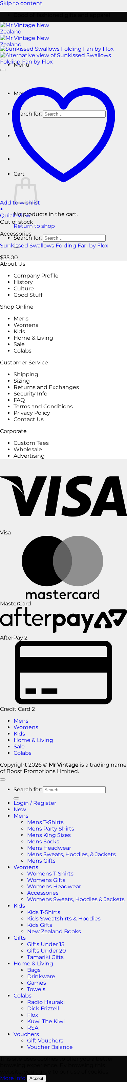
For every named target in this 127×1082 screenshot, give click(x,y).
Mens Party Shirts (50, 828)
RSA (32, 1028)
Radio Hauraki (46, 1002)
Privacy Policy (32, 413)
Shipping (26, 374)
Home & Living (33, 338)
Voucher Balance (50, 1047)
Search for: (28, 238)
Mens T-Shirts (45, 822)
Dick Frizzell (43, 1008)
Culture (24, 288)
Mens (21, 318)
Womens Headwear (54, 886)
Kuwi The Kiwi (46, 1021)
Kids (19, 331)
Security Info (30, 393)
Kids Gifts (39, 925)
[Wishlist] (2, 70)
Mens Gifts (41, 861)
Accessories (43, 893)
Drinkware (41, 976)
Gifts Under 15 (45, 944)
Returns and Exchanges (46, 387)
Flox (32, 1015)
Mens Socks (43, 841)
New (20, 809)
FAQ (19, 400)
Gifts (20, 938)
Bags (34, 970)
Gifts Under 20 (46, 950)
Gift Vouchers (45, 1040)
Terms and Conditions (43, 406)
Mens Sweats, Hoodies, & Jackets (71, 854)
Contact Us (29, 419)
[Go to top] (2, 779)
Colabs (22, 350)
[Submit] (16, 798)
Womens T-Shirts (50, 873)
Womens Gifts (46, 880)
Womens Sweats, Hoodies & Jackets (76, 899)
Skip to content (21, 3)
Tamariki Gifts (45, 957)
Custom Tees (31, 443)
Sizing (22, 381)
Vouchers (26, 1034)
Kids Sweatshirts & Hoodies (64, 918)
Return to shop (34, 226)
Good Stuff (28, 295)
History (23, 282)
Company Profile (36, 275)
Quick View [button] (15, 215)
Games (36, 983)
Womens (26, 325)
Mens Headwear (49, 848)
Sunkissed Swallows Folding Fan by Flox (54, 245)
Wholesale (28, 449)
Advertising (29, 456)
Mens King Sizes (49, 835)
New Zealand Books (54, 931)
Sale (19, 344)
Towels (36, 989)
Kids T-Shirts (43, 912)
